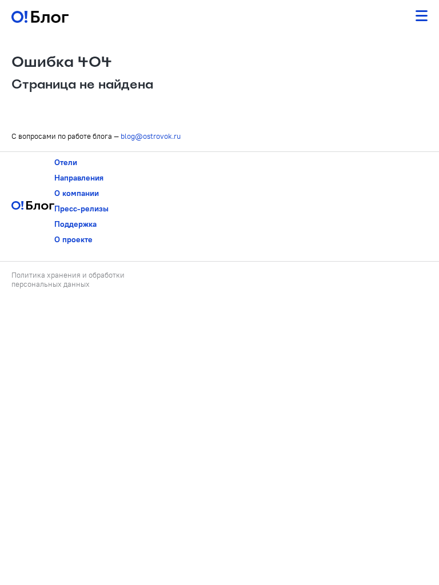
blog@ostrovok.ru (151, 136)
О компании (76, 193)
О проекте (73, 239)
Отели (65, 162)
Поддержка (75, 224)
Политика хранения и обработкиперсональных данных (68, 279)
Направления (78, 178)
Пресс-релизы (81, 208)
